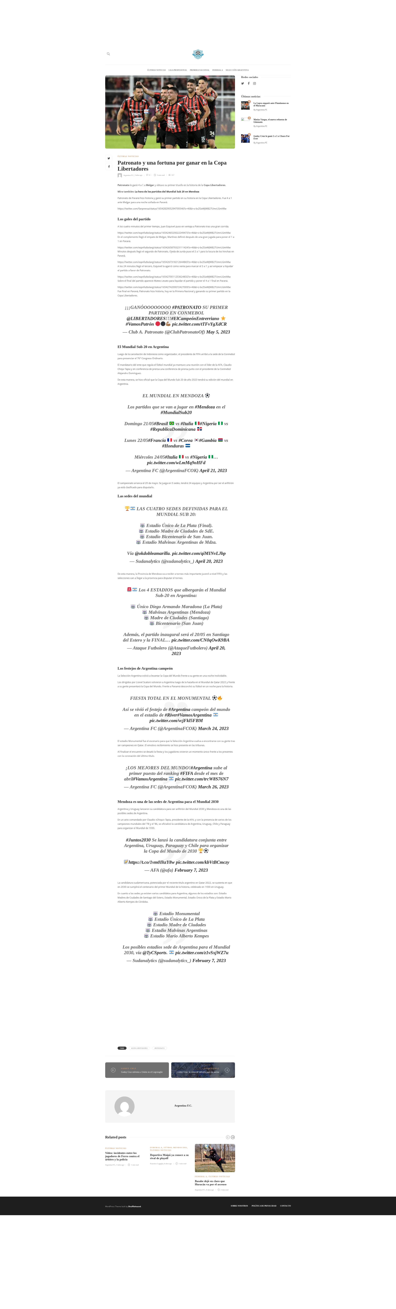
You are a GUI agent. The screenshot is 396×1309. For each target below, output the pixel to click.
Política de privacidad (264, 1206)
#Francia (157, 440)
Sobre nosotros (239, 1206)
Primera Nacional (200, 70)
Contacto (285, 1206)
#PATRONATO (186, 307)
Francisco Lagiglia (156, 1164)
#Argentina (179, 709)
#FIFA (186, 773)
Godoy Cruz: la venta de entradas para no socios (198, 1072)
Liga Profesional (178, 70)
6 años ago (168, 1164)
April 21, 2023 (213, 470)
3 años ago (138, 175)
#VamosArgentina (194, 714)
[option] (125, 1154)
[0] (245, 105)
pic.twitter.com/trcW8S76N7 (201, 778)
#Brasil (161, 423)
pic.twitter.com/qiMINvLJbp (199, 553)
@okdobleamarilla (152, 553)
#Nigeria (208, 423)
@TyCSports (154, 952)
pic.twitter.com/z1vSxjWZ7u (201, 952)
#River (171, 714)
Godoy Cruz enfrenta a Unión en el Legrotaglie (142, 1072)
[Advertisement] (198, 21)
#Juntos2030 (138, 839)
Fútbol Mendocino (175, 1147)
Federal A (217, 70)
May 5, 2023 (218, 331)
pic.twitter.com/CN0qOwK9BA (201, 640)
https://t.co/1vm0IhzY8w (152, 862)
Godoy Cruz (128, 1068)
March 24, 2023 (213, 728)
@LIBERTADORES (146, 318)
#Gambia (208, 440)
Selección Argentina (237, 70)
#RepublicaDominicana (173, 429)
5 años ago (120, 1165)
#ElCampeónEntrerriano (195, 318)
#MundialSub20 (176, 412)
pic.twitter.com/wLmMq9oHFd (176, 462)
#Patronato (160, 1048)
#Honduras (173, 445)
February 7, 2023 (191, 870)
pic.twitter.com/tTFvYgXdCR (199, 324)
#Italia (187, 423)
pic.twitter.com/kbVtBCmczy (202, 862)
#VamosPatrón (140, 324)
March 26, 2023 (213, 786)
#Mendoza (205, 406)
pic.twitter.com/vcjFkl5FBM (176, 720)
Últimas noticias (156, 70)
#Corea (186, 440)
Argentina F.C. (128, 175)
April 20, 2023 (209, 561)
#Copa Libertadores (139, 1048)
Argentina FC (261, 109)
